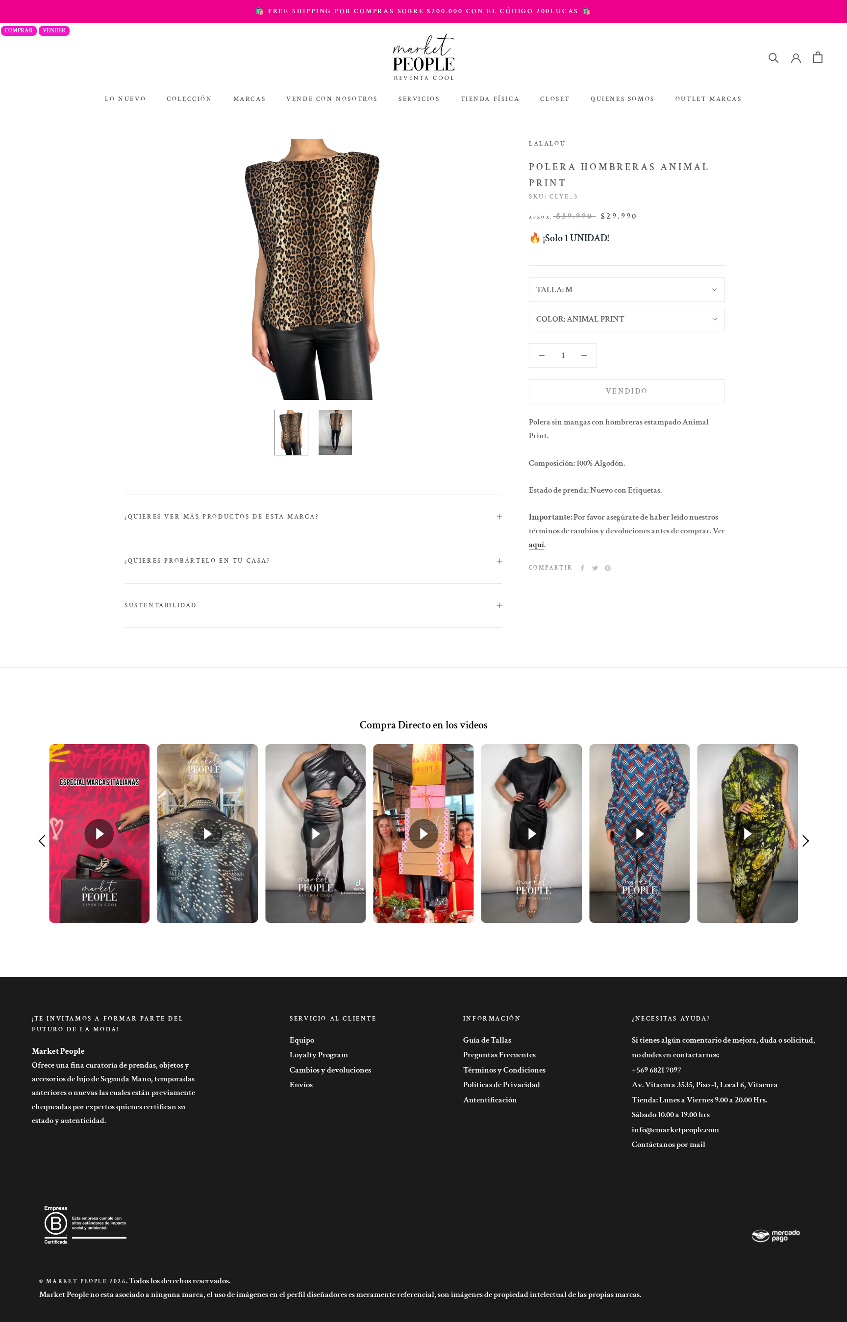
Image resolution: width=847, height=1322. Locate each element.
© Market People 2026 (82, 1281)
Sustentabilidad (161, 605)
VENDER (54, 30)
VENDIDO (627, 391)
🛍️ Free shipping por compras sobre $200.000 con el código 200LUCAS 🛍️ (423, 11)
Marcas (249, 99)
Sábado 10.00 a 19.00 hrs (671, 1114)
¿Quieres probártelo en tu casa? (198, 561)
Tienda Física (490, 99)
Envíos (301, 1084)
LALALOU (547, 144)
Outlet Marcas (708, 99)
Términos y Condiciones (504, 1070)
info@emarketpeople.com (675, 1129)
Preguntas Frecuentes (499, 1054)
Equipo (302, 1040)
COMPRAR (19, 30)
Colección (189, 99)
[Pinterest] (608, 568)
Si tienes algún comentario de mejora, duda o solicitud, (723, 1040)
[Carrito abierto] (817, 57)
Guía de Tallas (487, 1040)
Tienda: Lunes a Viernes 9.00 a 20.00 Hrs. (699, 1100)
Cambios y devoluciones (330, 1070)
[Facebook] (582, 568)
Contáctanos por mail (668, 1144)
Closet (555, 99)
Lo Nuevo (125, 99)
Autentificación (490, 1100)
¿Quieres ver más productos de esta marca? (222, 517)
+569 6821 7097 (656, 1070)
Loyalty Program (319, 1054)
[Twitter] (595, 568)
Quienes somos (623, 99)
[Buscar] (774, 57)
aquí (536, 544)
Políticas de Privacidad (501, 1084)
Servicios (419, 99)
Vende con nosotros (332, 99)
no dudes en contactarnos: (675, 1054)
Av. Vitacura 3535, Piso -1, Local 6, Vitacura (705, 1084)
